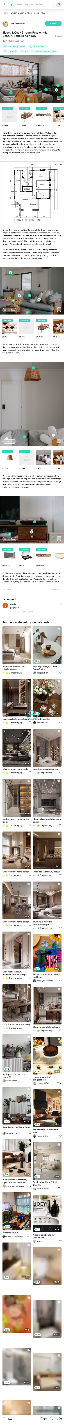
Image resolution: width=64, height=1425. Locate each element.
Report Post (56, 589)
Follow (53, 23)
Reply (23, 612)
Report (30, 612)
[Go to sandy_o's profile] (5, 606)
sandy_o (14, 604)
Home (5, 13)
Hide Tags (11, 98)
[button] (4, 4)
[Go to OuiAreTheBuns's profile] (5, 24)
